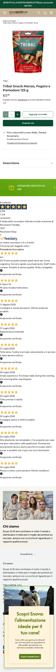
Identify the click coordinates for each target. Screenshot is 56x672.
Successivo (18, 249)
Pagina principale (9, 21)
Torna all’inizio (26, 554)
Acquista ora (28, 123)
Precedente (6, 249)
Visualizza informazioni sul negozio (22, 143)
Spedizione (22, 100)
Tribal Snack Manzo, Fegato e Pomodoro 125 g (20, 23)
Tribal (5, 81)
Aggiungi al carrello (38, 114)
